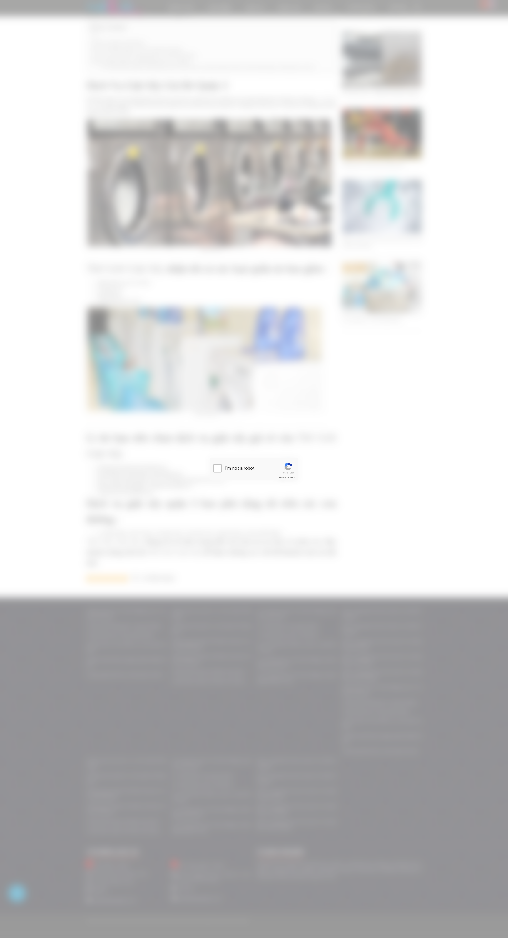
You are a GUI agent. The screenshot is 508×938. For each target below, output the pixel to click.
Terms (291, 477)
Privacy (282, 477)
